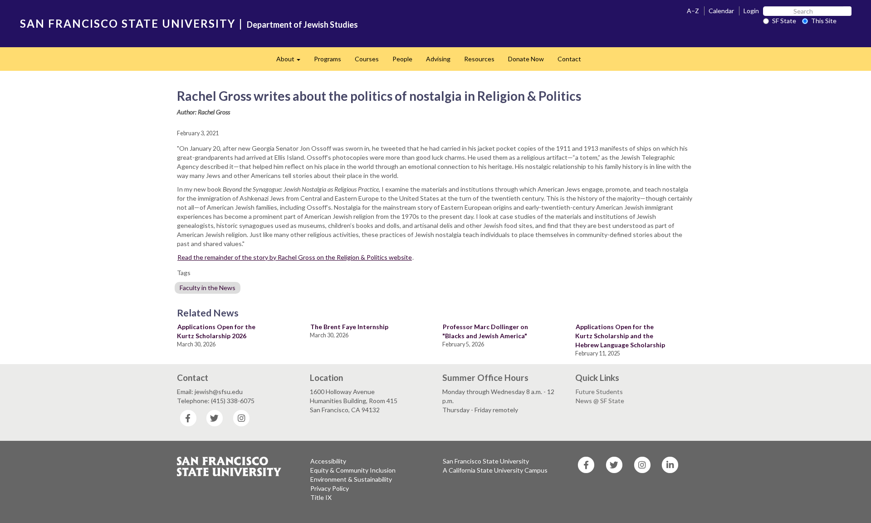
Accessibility (328, 461)
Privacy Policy (329, 488)
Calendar (721, 11)
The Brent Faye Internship (349, 327)
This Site (824, 21)
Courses (367, 59)
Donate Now (526, 59)
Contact (569, 59)
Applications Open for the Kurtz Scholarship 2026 (216, 331)
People (402, 59)
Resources (479, 59)
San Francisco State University (486, 461)
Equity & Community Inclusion (353, 470)
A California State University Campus (495, 470)
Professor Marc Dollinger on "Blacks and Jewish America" (485, 331)
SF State (784, 21)
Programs (327, 59)
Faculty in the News (207, 287)
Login (751, 11)
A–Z (693, 11)
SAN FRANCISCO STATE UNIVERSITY (127, 23)
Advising (438, 59)
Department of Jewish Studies (302, 25)
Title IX (321, 497)
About (291, 61)
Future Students (599, 391)
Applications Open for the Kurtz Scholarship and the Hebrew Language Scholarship (620, 336)
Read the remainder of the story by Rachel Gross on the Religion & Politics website (294, 257)
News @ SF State (600, 401)
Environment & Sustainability (351, 479)
